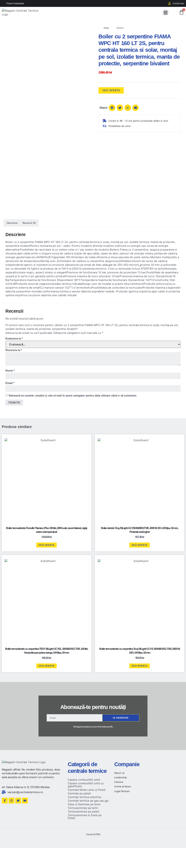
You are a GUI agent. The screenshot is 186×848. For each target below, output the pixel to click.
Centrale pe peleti (79, 793)
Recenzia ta (13, 350)
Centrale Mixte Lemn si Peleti (87, 790)
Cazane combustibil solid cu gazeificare (86, 785)
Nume (10, 370)
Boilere (120, 27)
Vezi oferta (111, 90)
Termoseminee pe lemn (83, 808)
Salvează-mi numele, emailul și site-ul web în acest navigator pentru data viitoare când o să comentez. (73, 395)
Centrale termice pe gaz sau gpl (88, 800)
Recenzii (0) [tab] (29, 222)
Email (9, 383)
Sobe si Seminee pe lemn (84, 804)
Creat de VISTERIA (93, 834)
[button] (165, 12)
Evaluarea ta (14, 338)
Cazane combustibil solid (84, 779)
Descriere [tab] (12, 222)
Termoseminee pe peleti (83, 811)
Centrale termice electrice (84, 797)
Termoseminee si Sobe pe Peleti (85, 816)
